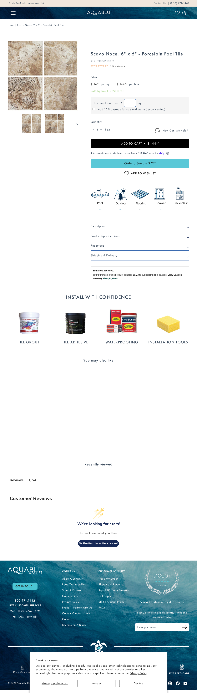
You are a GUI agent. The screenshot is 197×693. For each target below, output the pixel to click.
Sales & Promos (71, 590)
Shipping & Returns (110, 584)
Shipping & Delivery (104, 255)
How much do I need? (107, 103)
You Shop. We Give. (103, 270)
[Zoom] (43, 76)
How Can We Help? (175, 130)
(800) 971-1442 (179, 2)
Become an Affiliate (74, 625)
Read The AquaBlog (74, 584)
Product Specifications (105, 236)
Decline (138, 683)
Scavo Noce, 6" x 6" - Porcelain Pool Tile (40, 24)
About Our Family (72, 578)
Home (11, 24)
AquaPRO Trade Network (113, 590)
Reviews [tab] (16, 480)
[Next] (75, 124)
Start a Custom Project (111, 601)
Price (94, 77)
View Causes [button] (175, 275)
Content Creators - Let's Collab (76, 616)
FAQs (101, 607)
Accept (96, 683)
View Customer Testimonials (162, 602)
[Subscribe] (184, 628)
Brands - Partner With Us (77, 607)
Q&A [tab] (33, 480)
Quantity (96, 122)
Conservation (70, 596)
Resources (97, 245)
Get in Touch (25, 586)
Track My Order (108, 578)
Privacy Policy (138, 673)
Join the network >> (33, 2)
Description (98, 226)
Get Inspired (105, 596)
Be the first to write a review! (98, 543)
